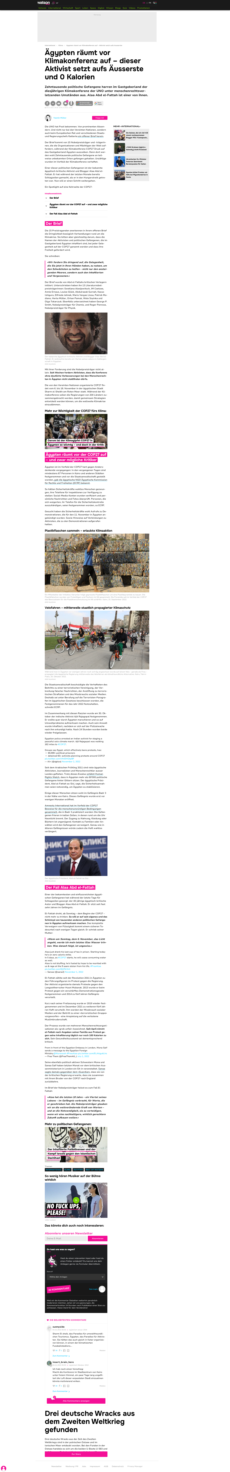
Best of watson (94, 1170)
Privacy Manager (135, 1466)
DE (144, 3)
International (54, 8)
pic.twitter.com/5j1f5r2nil (57, 969)
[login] (3, 1468)
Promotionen (143, 8)
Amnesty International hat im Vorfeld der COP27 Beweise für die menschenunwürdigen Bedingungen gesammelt (73, 808)
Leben (85, 8)
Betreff (50, 1271)
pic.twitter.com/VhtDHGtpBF (59, 758)
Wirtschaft (68, 8)
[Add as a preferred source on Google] (84, 103)
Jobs (84, 1466)
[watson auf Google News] (99, 103)
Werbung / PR (72, 1466)
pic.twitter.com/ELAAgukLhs (92, 1053)
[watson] (43, 3)
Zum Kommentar (60, 1356)
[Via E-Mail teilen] (58, 103)
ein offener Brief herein (90, 136)
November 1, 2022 (74, 972)
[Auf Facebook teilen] (47, 103)
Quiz (125, 8)
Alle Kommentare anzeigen (76, 1401)
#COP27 (62, 744)
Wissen (109, 8)
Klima (60, 45)
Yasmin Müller (59, 118)
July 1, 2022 (83, 1056)
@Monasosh (60, 1053)
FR (150, 3)
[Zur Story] (97, 1433)
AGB (106, 1466)
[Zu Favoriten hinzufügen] (71, 103)
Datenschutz (118, 1466)
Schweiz (42, 8)
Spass (93, 8)
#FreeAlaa (95, 966)
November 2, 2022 (71, 761)
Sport (77, 8)
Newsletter (56, 1466)
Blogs (118, 8)
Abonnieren (97, 1238)
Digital (101, 8)
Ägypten (78, 1170)
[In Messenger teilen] (53, 103)
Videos (132, 8)
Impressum (95, 1466)
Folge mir (100, 118)
